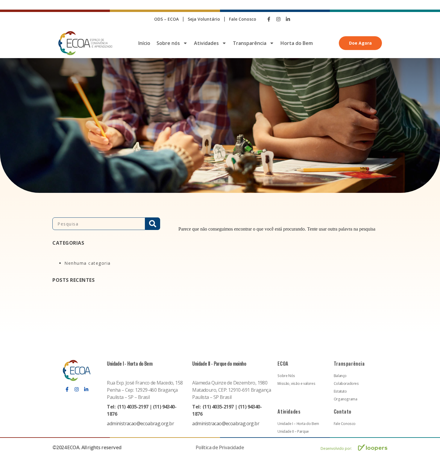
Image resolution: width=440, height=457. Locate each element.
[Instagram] (278, 19)
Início (144, 43)
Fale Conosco (242, 19)
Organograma (345, 399)
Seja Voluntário (204, 19)
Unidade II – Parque (293, 431)
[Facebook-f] (268, 19)
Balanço (340, 375)
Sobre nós (168, 43)
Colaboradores (346, 383)
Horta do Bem (296, 43)
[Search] (152, 223)
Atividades (206, 43)
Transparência (249, 43)
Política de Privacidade (220, 447)
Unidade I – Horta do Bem (298, 423)
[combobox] (98, 223)
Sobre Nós (286, 375)
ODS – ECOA (166, 19)
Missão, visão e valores (296, 383)
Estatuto (340, 391)
